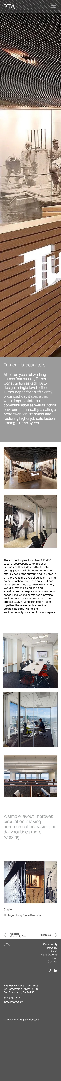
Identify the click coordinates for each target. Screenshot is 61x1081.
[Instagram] (49, 970)
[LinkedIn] (55, 970)
